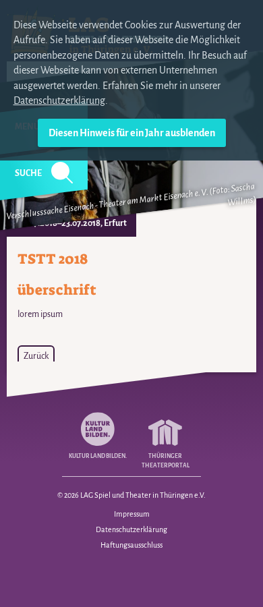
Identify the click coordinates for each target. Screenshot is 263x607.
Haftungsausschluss (131, 545)
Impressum (132, 514)
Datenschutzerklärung (59, 100)
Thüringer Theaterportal (165, 460)
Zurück (36, 356)
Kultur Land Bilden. (98, 456)
